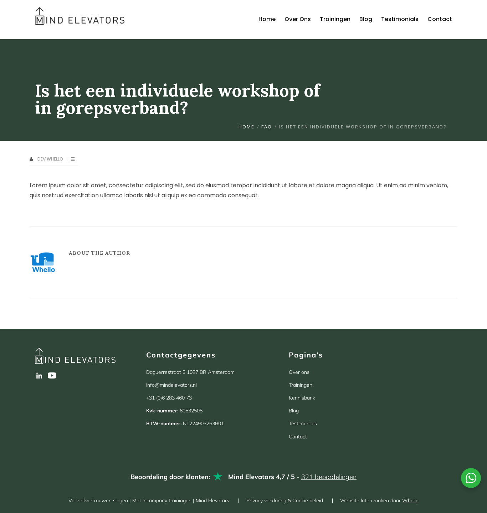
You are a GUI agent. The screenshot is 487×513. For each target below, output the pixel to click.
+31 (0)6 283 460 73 (169, 398)
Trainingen (300, 385)
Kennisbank (302, 398)
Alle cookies (38, 482)
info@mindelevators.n (171, 385)
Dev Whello (50, 159)
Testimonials (303, 423)
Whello (410, 500)
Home (247, 126)
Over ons (299, 372)
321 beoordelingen (329, 477)
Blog (294, 410)
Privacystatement (114, 499)
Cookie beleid (76, 499)
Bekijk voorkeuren (156, 482)
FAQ (266, 126)
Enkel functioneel (97, 482)
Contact (298, 436)
